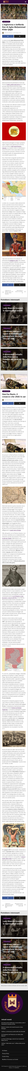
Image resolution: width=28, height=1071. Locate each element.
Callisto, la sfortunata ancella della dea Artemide (13, 1031)
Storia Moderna (6, 21)
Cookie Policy (5, 1056)
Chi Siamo (4, 1050)
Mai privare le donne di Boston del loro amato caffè (14, 985)
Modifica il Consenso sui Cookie (10, 1059)
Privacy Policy (5, 1053)
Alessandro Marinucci (8, 32)
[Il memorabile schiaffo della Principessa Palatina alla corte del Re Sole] (14, 359)
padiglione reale (14, 260)
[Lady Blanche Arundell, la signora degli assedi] (14, 313)
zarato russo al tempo (15, 530)
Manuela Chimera (8, 321)
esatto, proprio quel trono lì (13, 84)
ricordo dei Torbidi (6, 538)
